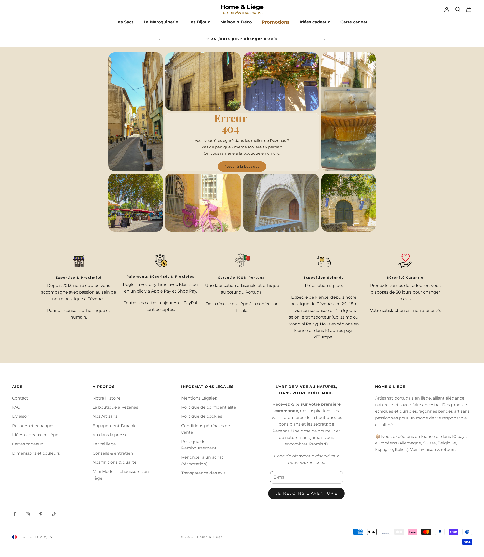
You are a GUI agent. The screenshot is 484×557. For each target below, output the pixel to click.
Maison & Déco (236, 22)
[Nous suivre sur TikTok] (53, 514)
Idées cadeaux (315, 22)
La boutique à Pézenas (115, 407)
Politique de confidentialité (208, 407)
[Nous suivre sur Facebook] (14, 514)
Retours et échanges (33, 425)
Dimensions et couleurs (36, 453)
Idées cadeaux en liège (35, 434)
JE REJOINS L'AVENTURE (307, 493)
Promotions (276, 22)
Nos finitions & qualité (115, 462)
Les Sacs (124, 22)
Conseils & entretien (113, 453)
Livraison (20, 416)
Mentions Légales (199, 398)
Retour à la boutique (242, 166)
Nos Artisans (105, 416)
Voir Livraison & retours (433, 449)
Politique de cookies (201, 416)
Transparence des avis (203, 473)
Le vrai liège (104, 444)
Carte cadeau (354, 22)
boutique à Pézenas (84, 298)
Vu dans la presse (110, 434)
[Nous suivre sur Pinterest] (40, 514)
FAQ (16, 407)
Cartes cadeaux (27, 444)
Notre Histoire (107, 398)
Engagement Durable (115, 425)
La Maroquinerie (161, 22)
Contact (20, 398)
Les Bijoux (199, 22)
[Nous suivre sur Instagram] (27, 514)
